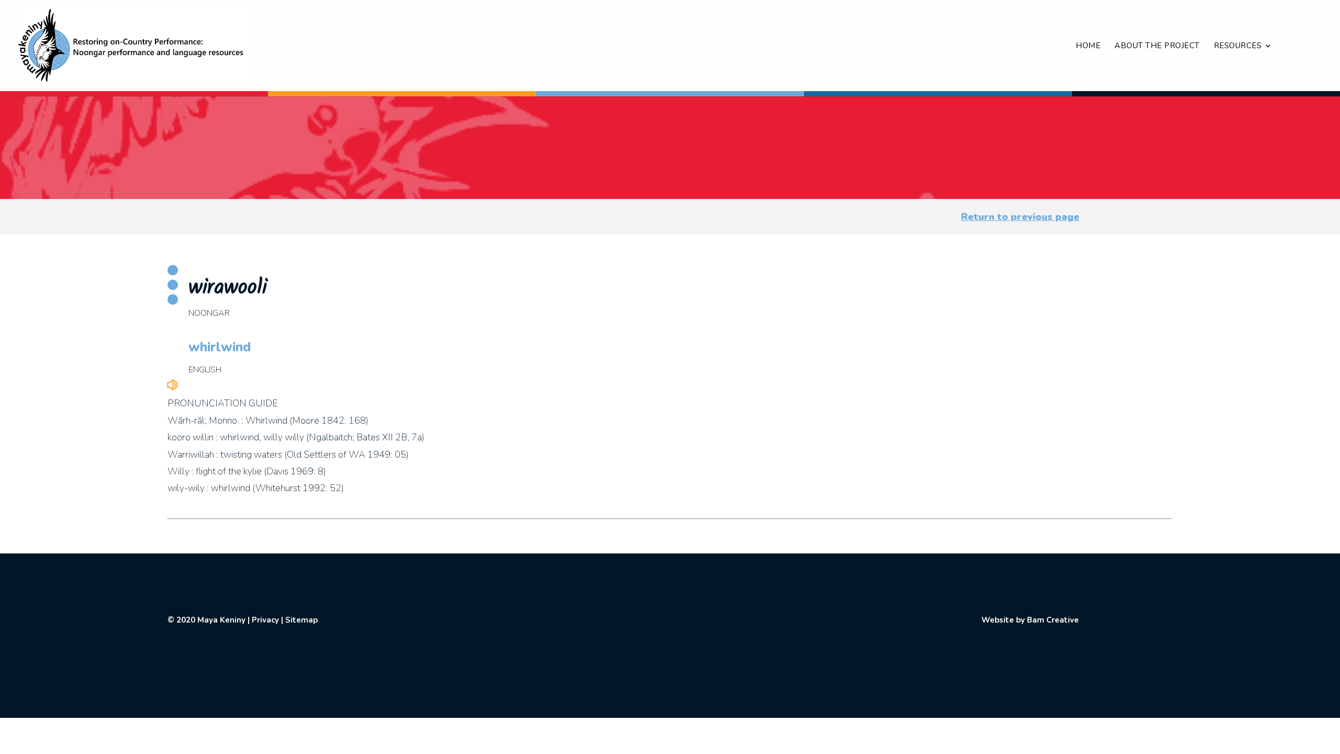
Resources (1238, 46)
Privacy (265, 620)
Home (1088, 46)
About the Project (1157, 46)
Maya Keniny (221, 620)
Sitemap (301, 620)
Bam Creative (1053, 620)
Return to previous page (1020, 216)
